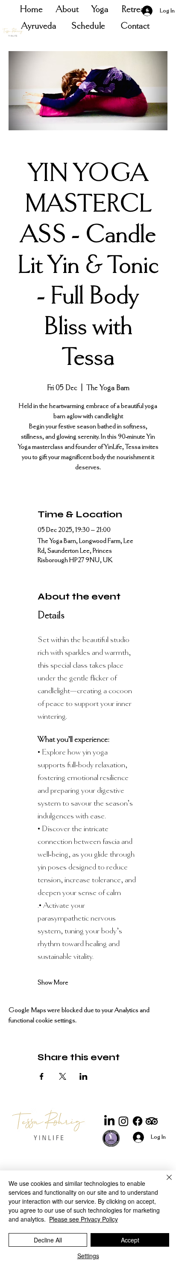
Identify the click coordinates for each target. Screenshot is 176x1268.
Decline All (48, 1240)
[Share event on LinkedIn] (83, 1076)
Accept (130, 1240)
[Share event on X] (63, 1076)
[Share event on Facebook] (42, 1076)
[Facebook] (137, 1121)
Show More (53, 982)
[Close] (164, 1182)
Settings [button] (88, 1255)
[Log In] (141, 11)
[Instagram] (123, 1121)
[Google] (151, 1121)
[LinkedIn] (109, 1121)
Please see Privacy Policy (83, 1219)
